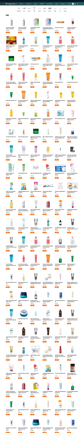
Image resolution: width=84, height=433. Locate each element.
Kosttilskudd (42, 3)
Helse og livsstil (49, 3)
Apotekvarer (21, 3)
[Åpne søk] (73, 4)
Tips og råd (69, 3)
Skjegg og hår (28, 3)
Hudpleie (35, 3)
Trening (56, 3)
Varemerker (63, 3)
